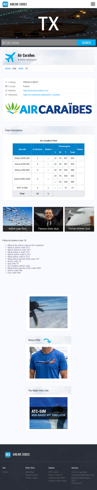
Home (5, 472)
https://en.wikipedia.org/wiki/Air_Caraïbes (41, 95)
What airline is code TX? (19, 252)
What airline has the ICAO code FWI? (24, 268)
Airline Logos (31, 478)
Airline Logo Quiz (79, 472)
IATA (21, 69)
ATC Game (53, 472)
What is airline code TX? (19, 248)
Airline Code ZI (55, 475)
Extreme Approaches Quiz (80, 479)
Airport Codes (32, 475)
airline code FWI (15, 270)
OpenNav (30, 472)
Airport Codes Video (57, 481)
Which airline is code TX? (19, 250)
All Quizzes (76, 483)
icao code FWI (14, 273)
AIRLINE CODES (18, 4)
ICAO (7, 69)
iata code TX (13, 264)
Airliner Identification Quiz (82, 475)
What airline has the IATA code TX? (23, 259)
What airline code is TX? (19, 257)
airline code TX (14, 261)
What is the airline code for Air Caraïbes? (26, 245)
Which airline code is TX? (19, 254)
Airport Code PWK (56, 478)
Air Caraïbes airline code (19, 266)
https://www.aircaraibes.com (35, 90)
